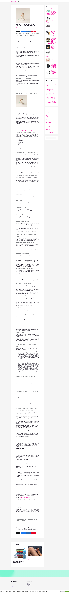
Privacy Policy (29, 587)
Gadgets (47, 115)
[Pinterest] (19, 28)
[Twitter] (17, 28)
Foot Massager (48, 113)
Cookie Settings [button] (62, 591)
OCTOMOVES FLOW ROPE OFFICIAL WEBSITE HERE (27, 130)
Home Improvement (49, 120)
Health (47, 116)
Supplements (48, 129)
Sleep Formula (48, 126)
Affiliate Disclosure (30, 585)
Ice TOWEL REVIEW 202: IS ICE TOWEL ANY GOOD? (19, 562)
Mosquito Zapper (48, 122)
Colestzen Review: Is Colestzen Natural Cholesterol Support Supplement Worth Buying (51, 93)
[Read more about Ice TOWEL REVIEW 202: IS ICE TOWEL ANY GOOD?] (20, 553)
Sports (17, 27)
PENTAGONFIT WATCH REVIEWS (26, 497)
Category (47, 112)
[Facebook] (12, 586)
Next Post (42, 539)
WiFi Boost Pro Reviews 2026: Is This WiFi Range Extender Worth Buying (51, 102)
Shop (28, 583)
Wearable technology (49, 132)
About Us (28, 586)
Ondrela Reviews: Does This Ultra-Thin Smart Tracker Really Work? (51, 84)
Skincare (47, 125)
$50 (21, 396)
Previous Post (13, 539)
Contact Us (29, 584)
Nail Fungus (48, 123)
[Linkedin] (21, 28)
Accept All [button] (67, 591)
